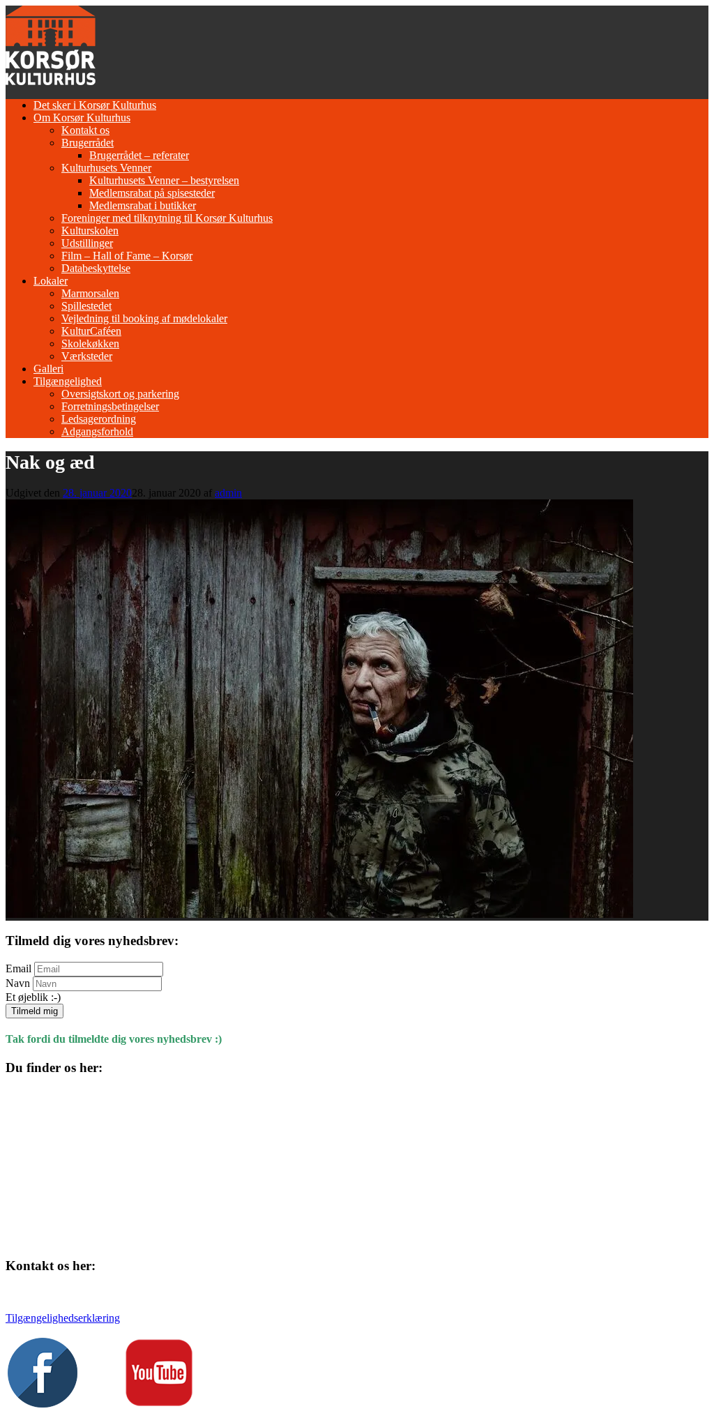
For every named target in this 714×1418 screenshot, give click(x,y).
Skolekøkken (90, 343)
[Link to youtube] (159, 1404)
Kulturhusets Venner (106, 168)
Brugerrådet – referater (139, 155)
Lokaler (50, 281)
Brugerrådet (87, 143)
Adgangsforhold (97, 431)
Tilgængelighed (67, 381)
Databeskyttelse (95, 268)
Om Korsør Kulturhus (81, 117)
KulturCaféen (91, 331)
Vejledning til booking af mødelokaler (144, 318)
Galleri (48, 369)
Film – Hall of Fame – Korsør (126, 256)
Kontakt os (85, 130)
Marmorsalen (90, 293)
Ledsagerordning (98, 419)
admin (228, 493)
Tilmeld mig (34, 1011)
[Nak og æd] (319, 914)
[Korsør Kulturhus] (51, 81)
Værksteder (86, 356)
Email (18, 968)
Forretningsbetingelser (110, 406)
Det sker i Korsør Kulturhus (94, 105)
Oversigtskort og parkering (120, 394)
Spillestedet (86, 306)
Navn (18, 983)
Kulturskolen (90, 230)
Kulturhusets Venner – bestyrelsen (164, 180)
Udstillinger (87, 243)
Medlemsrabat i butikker (142, 205)
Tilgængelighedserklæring (63, 1318)
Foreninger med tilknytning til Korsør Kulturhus (167, 218)
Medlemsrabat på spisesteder (152, 193)
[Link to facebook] (42, 1404)
